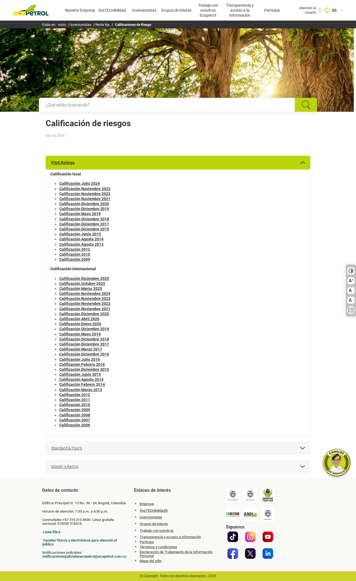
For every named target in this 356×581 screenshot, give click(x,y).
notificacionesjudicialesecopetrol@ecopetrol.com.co (84, 556)
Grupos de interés (176, 10)
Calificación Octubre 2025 (82, 283)
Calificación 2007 (74, 420)
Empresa (147, 504)
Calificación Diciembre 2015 (84, 229)
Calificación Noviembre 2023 (84, 189)
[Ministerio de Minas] (268, 515)
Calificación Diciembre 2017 (84, 224)
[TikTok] (233, 536)
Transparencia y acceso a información (170, 537)
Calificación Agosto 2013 (81, 244)
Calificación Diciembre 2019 (84, 209)
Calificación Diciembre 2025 (84, 278)
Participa (272, 10)
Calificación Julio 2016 (79, 359)
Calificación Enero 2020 (80, 324)
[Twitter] (250, 553)
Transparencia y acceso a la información (240, 10)
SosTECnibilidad (112, 10)
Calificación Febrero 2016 (82, 364)
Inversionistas (144, 10)
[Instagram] (250, 536)
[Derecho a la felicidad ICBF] (268, 495)
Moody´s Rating (64, 466)
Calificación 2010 (74, 254)
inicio (62, 25)
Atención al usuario (307, 10)
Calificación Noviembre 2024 (84, 293)
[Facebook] (233, 553)
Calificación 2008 (74, 415)
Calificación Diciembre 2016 (84, 354)
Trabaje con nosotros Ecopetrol (208, 10)
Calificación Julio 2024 (79, 183)
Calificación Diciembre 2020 (84, 204)
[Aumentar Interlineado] (351, 310)
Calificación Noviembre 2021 (84, 199)
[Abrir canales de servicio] (336, 462)
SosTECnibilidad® (154, 510)
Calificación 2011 (74, 400)
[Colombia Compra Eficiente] (233, 515)
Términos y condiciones (158, 547)
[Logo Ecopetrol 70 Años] (31, 11)
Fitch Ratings (63, 162)
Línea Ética (51, 532)
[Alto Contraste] (351, 271)
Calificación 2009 (74, 259)
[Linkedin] (268, 553)
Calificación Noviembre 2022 (84, 194)
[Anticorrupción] (233, 495)
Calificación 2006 (74, 425)
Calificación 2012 (74, 249)
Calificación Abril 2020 (79, 319)
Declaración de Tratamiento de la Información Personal (176, 554)
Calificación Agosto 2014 (81, 239)
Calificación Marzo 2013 (80, 390)
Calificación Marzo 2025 (80, 288)
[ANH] (250, 515)
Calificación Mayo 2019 (80, 214)
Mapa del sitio (151, 561)
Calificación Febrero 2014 (82, 384)
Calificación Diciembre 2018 (84, 219)
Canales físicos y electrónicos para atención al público (79, 542)
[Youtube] (268, 536)
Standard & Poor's (66, 448)
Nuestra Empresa (80, 10)
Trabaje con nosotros (157, 530)
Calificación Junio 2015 (80, 234)
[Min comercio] (250, 495)
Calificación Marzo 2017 (80, 349)
